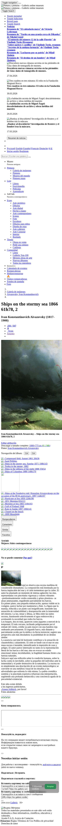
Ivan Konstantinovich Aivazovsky (23, 448)
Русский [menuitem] (11, 148)
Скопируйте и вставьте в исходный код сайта (23, 786)
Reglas (14, 821)
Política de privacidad (43, 821)
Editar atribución (8, 443)
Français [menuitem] (35, 148)
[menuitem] (50, 148)
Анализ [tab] (10, 333)
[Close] (29, 157)
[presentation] (34, 336)
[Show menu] (20, 3)
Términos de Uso (25, 821)
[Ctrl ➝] (31, 496)
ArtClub (17, 195)
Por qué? (27, 557)
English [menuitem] (19, 148)
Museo (13, 162)
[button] (14, 16)
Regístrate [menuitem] (24, 151)
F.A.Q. (11, 818)
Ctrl (26, 453)
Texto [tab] (10, 331)
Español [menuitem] (27, 148)
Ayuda (4, 818)
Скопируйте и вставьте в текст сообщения (22, 794)
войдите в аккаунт (52, 764)
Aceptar (50, 786)
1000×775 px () (39, 445)
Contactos (28, 818)
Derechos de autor (9, 823)
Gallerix (14, 802)
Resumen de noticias (17, 138)
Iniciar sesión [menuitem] (13, 151)
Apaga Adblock (9, 689)
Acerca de (19, 818)
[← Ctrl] (18, 471)
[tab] (11, 326)
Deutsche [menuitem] (43, 148)
